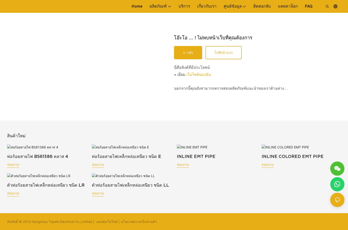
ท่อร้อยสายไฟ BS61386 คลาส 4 (37, 156)
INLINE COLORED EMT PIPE (293, 156)
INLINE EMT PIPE (196, 156)
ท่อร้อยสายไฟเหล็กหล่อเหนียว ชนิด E (126, 156)
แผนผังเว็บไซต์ (107, 222)
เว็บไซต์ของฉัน (198, 75)
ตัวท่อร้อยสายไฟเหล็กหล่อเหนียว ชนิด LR (46, 185)
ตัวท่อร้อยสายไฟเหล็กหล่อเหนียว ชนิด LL (130, 185)
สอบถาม (13, 164)
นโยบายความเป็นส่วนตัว (139, 222)
